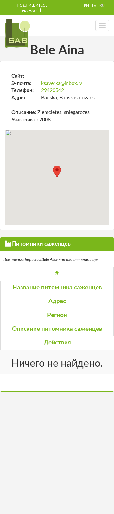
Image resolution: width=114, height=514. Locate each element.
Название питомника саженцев (57, 288)
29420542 (52, 90)
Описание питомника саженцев (57, 329)
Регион (57, 315)
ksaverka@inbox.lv (61, 83)
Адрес (57, 301)
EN (86, 6)
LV (94, 6)
